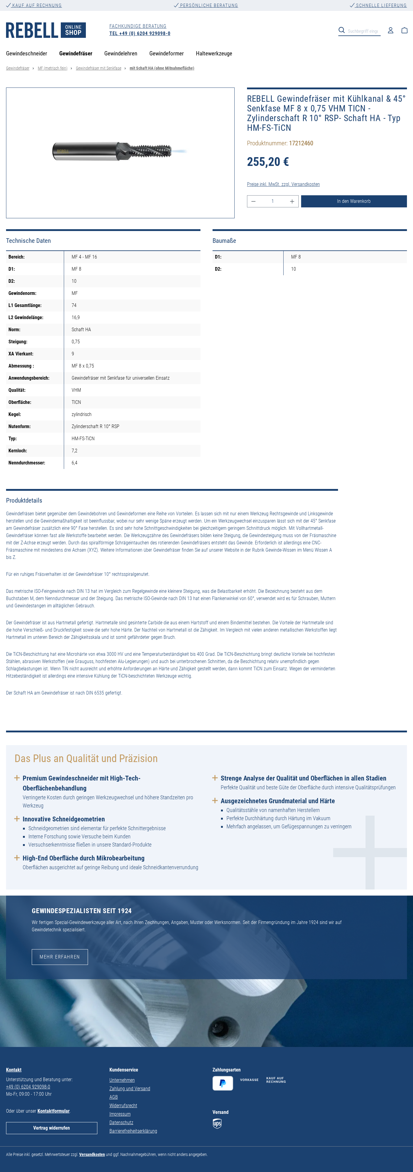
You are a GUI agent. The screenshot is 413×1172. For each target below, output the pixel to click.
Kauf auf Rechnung (36, 5)
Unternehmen (122, 1080)
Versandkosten (92, 1154)
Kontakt (13, 1070)
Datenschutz (121, 1122)
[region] (120, 152)
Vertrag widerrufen (51, 1128)
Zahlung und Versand (129, 1088)
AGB (113, 1097)
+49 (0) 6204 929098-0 (28, 1087)
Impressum (120, 1114)
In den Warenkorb (354, 201)
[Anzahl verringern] (253, 201)
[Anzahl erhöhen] (292, 201)
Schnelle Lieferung (381, 5)
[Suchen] (343, 29)
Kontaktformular (53, 1111)
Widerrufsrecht (123, 1105)
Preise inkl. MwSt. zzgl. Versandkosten (283, 184)
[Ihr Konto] (391, 30)
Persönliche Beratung (208, 5)
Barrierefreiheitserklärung (133, 1131)
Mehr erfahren (60, 957)
